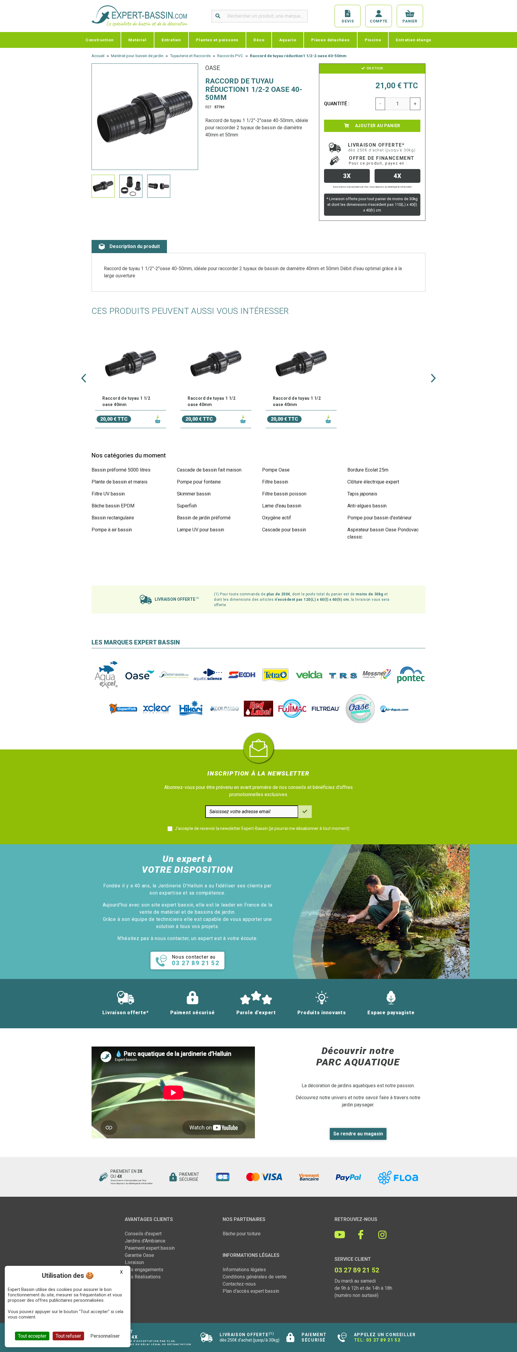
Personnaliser (105, 1336)
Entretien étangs (413, 39)
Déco (258, 39)
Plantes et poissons (217, 39)
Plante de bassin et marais (120, 482)
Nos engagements (144, 1269)
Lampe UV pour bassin (200, 530)
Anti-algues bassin (367, 506)
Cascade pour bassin (284, 530)
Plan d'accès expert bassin (251, 1291)
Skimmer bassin (194, 494)
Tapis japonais (362, 494)
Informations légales (244, 1269)
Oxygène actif (276, 518)
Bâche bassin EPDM (113, 506)
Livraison (134, 1262)
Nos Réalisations (143, 1277)
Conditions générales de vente (255, 1277)
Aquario (287, 39)
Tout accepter (32, 1336)
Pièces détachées (330, 39)
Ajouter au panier (377, 125)
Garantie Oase (139, 1255)
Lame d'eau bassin (281, 506)
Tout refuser (68, 1336)
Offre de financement (382, 160)
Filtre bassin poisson (284, 494)
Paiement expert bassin (150, 1248)
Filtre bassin (275, 482)
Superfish (187, 506)
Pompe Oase (276, 470)
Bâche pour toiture (242, 1234)
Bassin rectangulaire (113, 518)
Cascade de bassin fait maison (209, 470)
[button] (84, 378)
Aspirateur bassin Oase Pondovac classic (383, 533)
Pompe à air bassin (112, 530)
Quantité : (337, 104)
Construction (100, 39)
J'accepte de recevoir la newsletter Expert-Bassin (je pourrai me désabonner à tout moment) (262, 828)
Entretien (171, 39)
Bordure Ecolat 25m (367, 470)
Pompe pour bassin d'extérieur (379, 518)
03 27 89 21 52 (383, 1340)
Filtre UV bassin (108, 494)
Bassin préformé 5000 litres (121, 470)
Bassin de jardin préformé (204, 518)
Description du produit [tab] (135, 246)
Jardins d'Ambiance (145, 1241)
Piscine (373, 39)
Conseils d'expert (143, 1234)
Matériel (137, 39)
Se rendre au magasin (358, 1134)
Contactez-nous (239, 1284)
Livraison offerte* (382, 147)
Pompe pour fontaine (199, 482)
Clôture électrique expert (373, 482)
